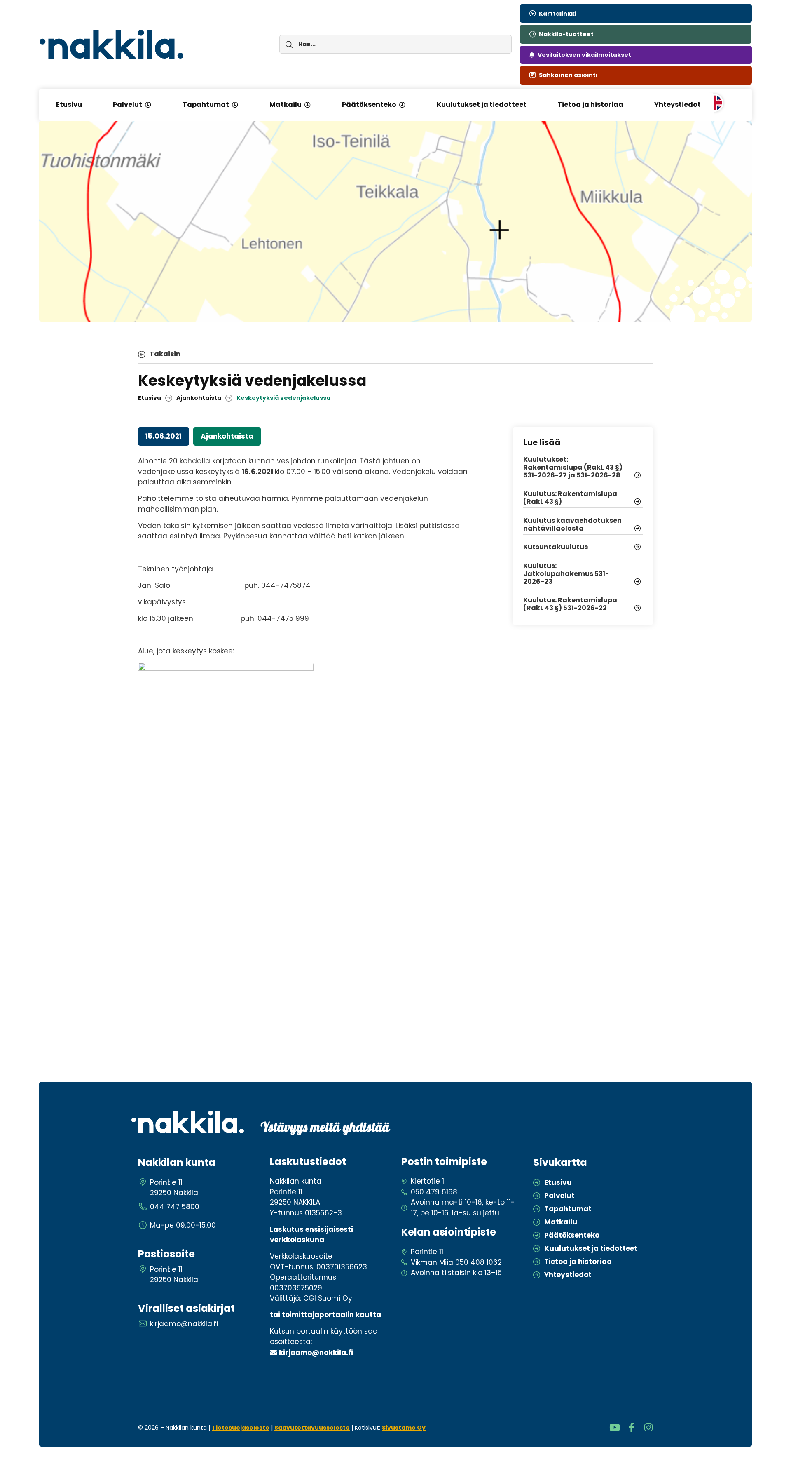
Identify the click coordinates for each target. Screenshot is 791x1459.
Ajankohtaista (198, 398)
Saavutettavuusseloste (312, 1428)
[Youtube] (614, 1427)
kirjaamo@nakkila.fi (316, 1353)
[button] (148, 104)
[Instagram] (648, 1427)
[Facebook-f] (631, 1427)
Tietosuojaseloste (240, 1428)
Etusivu (149, 398)
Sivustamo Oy (404, 1428)
